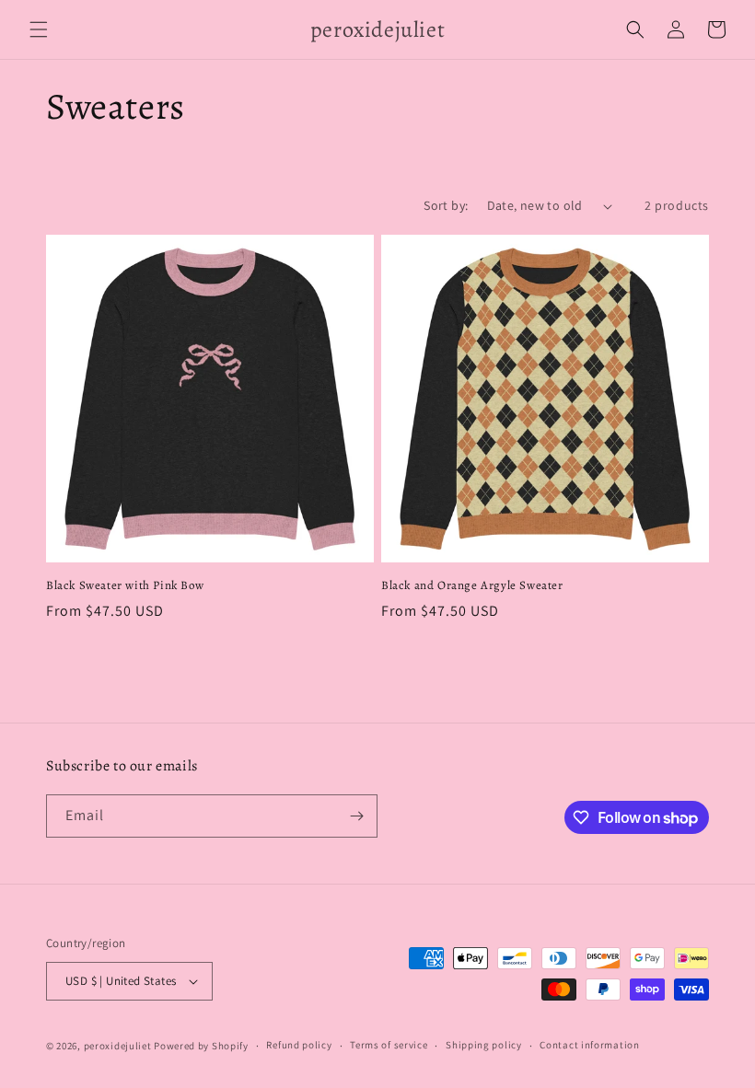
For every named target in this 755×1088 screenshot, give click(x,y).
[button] (38, 29)
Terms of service (388, 1044)
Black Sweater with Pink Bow (124, 585)
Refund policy (298, 1044)
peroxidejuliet (118, 1045)
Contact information (589, 1044)
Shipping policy (484, 1044)
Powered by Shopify (201, 1045)
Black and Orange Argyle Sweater (472, 585)
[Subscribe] (356, 816)
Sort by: (446, 205)
